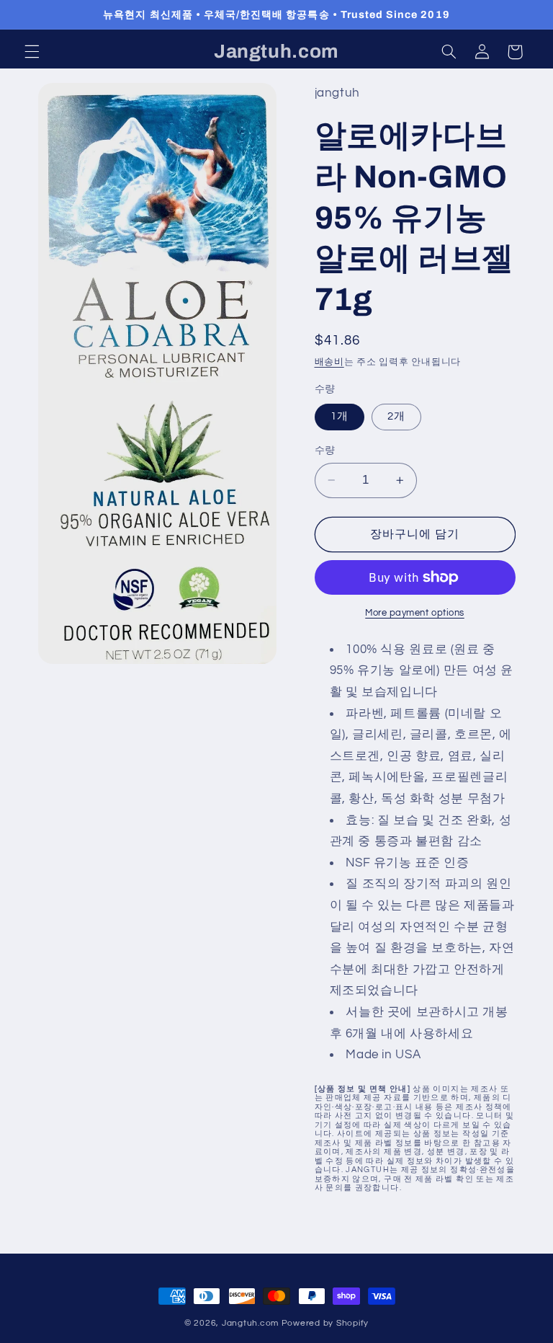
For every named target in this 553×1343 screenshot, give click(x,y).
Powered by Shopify (325, 1323)
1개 (340, 416)
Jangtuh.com (250, 1323)
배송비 (329, 362)
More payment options (414, 613)
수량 (325, 451)
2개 (396, 416)
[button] (31, 51)
